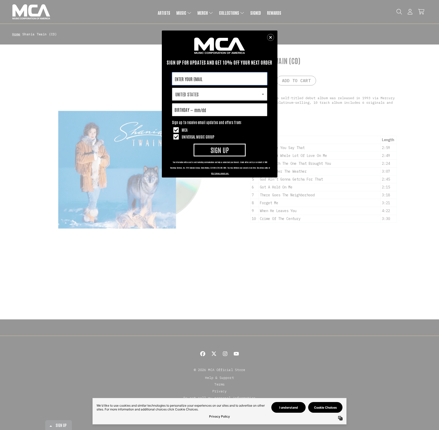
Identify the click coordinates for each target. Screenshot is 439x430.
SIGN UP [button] (220, 149)
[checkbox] (220, 130)
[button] (271, 37)
